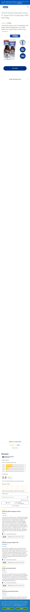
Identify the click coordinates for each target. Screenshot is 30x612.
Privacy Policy (17, 604)
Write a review (15, 447)
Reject (21, 608)
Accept (8, 608)
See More (4, 31)
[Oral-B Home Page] (5, 7)
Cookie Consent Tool (17, 605)
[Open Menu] (28, 7)
